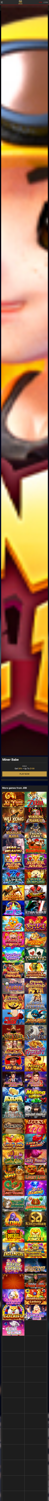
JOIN (40, 2)
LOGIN (46, 2)
